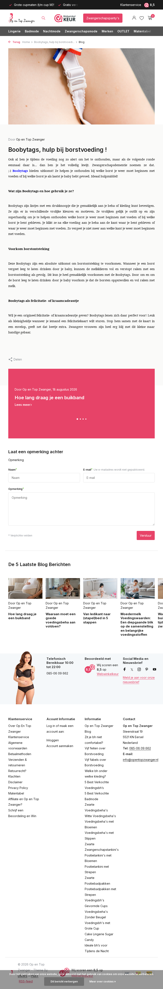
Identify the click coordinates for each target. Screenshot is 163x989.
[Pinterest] (147, 669)
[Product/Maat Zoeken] (43, 18)
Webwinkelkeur (108, 674)
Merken (107, 31)
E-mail (114, 469)
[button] (77, 419)
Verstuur (146, 535)
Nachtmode (51, 31)
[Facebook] (124, 669)
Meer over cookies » (102, 981)
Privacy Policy (18, 788)
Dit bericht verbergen (64, 981)
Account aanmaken (59, 746)
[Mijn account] (134, 18)
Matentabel (142, 31)
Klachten (14, 776)
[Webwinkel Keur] (65, 18)
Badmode (32, 31)
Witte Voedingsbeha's (100, 816)
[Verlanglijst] (141, 18)
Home (26, 42)
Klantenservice (130, 5)
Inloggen (52, 740)
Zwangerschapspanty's (102, 18)
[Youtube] (154, 669)
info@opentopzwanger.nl (140, 759)
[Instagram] (139, 669)
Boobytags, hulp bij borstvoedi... (54, 42)
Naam (12, 469)
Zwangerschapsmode (81, 31)
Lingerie (14, 31)
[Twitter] (132, 669)
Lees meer (22, 404)
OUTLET (123, 31)
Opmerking (16, 488)
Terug (16, 42)
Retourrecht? (17, 771)
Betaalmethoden (19, 754)
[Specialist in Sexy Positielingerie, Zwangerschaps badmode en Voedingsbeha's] (21, 18)
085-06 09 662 (140, 748)
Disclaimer (15, 782)
